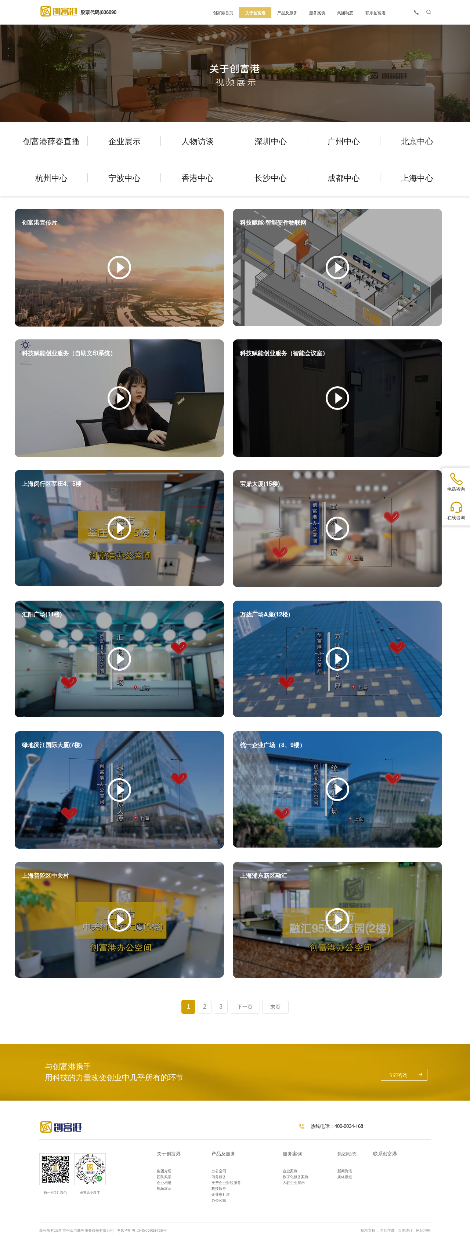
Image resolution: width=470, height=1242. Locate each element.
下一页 (245, 1007)
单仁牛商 (387, 1230)
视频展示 (164, 1188)
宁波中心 (124, 177)
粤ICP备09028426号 (149, 1230)
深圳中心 (270, 140)
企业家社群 (221, 1194)
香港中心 (197, 177)
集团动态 (347, 1153)
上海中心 (417, 177)
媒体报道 (344, 1176)
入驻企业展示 (294, 1182)
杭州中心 (51, 177)
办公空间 (219, 1170)
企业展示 (124, 140)
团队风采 (164, 1176)
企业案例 (290, 1170)
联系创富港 (385, 1153)
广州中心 (344, 140)
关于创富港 (169, 1153)
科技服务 (219, 1188)
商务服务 (219, 1176)
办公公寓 (219, 1200)
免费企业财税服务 (226, 1182)
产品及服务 (223, 1153)
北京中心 (417, 140)
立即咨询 (398, 1074)
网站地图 (423, 1230)
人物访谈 (197, 140)
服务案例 (292, 1153)
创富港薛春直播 (51, 140)
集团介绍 (164, 1170)
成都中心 (344, 177)
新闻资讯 (344, 1170)
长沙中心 (270, 177)
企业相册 (164, 1182)
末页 (275, 1007)
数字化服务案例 (295, 1176)
